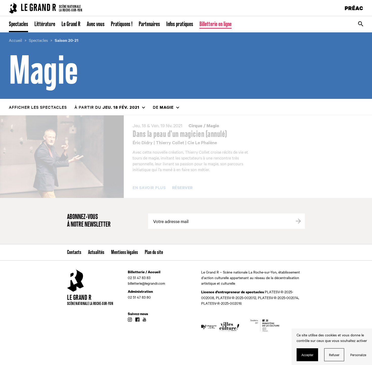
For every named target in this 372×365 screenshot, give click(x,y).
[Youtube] (144, 320)
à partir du (106, 107)
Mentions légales (124, 252)
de (163, 107)
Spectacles (18, 24)
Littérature (44, 24)
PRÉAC (354, 8)
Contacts (74, 252)
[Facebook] (137, 320)
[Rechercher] (360, 24)
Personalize (358, 354)
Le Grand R (70, 24)
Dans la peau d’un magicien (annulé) (180, 134)
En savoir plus (149, 187)
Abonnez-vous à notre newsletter (89, 221)
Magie (212, 126)
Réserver (182, 187)
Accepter (307, 354)
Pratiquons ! (121, 24)
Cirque (195, 126)
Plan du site (154, 252)
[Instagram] (130, 320)
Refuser (334, 354)
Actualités (96, 252)
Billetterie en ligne (215, 24)
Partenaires (149, 24)
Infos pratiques (179, 24)
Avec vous (96, 24)
